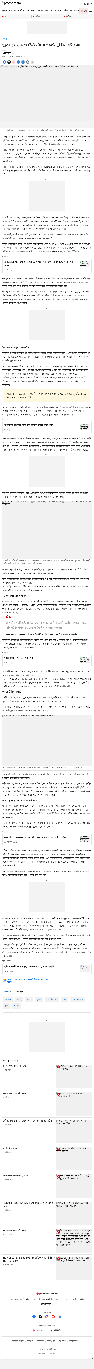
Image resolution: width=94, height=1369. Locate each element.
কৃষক (39, 999)
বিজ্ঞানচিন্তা (36, 1299)
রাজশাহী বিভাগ (52, 999)
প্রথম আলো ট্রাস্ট (47, 1299)
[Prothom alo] (12, 3)
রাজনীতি (21, 11)
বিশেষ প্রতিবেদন (77, 999)
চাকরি (60, 11)
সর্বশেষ (4, 11)
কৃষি (6, 1006)
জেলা (4, 39)
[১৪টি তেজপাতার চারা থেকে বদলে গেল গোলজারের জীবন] (74, 1131)
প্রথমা (82, 1299)
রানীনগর (8, 999)
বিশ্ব (27, 11)
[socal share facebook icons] (4, 63)
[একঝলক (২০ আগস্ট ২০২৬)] (74, 1186)
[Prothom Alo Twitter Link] (41, 1317)
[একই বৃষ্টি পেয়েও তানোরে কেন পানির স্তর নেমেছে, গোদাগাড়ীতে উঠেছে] (85, 839)
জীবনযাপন (68, 11)
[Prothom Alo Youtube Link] (54, 1317)
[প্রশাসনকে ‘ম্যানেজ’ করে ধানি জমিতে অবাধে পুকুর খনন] (85, 427)
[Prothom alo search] (78, 3)
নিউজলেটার (74, 1341)
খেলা (46, 11)
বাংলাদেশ (12, 11)
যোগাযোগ (62, 1341)
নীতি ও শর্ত (51, 1341)
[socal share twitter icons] (9, 63)
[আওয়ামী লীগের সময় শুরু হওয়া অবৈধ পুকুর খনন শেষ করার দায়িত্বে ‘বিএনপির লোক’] (85, 264)
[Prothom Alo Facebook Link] (35, 1317)
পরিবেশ (16, 1006)
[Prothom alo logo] (47, 1294)
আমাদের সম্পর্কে (18, 1341)
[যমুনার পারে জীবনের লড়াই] (74, 1076)
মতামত (40, 11)
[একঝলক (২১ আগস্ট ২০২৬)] (74, 1104)
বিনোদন (53, 11)
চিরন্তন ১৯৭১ (66, 1299)
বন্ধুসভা (57, 1299)
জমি (64, 999)
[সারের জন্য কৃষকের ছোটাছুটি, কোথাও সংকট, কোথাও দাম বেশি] (74, 1213)
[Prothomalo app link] (38, 1331)
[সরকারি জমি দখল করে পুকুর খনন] (85, 660)
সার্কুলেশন (40, 1341)
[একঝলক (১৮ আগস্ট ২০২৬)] (74, 1241)
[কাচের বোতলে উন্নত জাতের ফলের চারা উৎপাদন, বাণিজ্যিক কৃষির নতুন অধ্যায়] (74, 1268)
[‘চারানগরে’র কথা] (74, 1158)
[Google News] (60, 1317)
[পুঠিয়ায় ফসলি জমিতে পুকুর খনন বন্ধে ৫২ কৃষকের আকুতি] (85, 968)
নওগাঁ (29, 999)
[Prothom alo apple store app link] (56, 1331)
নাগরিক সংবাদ (13, 1299)
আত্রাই (19, 999)
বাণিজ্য (33, 11)
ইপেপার (75, 1299)
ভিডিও (76, 11)
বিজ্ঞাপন (30, 1341)
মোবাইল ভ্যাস (46, 1304)
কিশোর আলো (25, 1299)
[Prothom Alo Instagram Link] (48, 1317)
